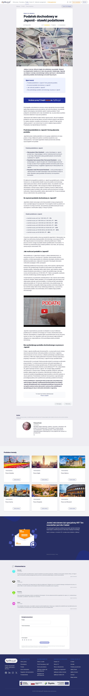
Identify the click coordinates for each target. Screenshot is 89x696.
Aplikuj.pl (18, 6)
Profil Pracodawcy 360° (43, 664)
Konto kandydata (76, 2)
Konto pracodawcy (41, 667)
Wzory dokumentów (59, 667)
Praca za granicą (29, 6)
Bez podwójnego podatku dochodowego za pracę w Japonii (43, 90)
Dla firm (84, 2)
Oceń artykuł (24, 637)
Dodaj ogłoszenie (52, 2)
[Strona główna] (6, 2)
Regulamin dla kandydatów (27, 672)
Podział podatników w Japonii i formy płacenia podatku (42, 82)
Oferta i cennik (40, 661)
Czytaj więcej (17, 479)
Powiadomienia (24, 674)
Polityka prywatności (76, 667)
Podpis (23, 619)
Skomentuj (68, 403)
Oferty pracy (15, 2)
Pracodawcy (22, 2)
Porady (27, 2)
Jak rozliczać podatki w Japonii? (36, 87)
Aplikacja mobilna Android (60, 672)
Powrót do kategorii (67, 6)
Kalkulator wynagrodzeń (40, 2)
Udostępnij (58, 403)
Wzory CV (56, 664)
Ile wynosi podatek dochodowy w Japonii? (38, 85)
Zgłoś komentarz (73, 576)
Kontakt (72, 664)
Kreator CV (31, 2)
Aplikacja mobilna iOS (59, 674)
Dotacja (72, 674)
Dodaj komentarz (44, 642)
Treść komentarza (26, 625)
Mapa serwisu (74, 677)
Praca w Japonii (44, 395)
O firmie (72, 661)
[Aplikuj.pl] (11, 660)
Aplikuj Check (74, 669)
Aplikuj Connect (74, 672)
